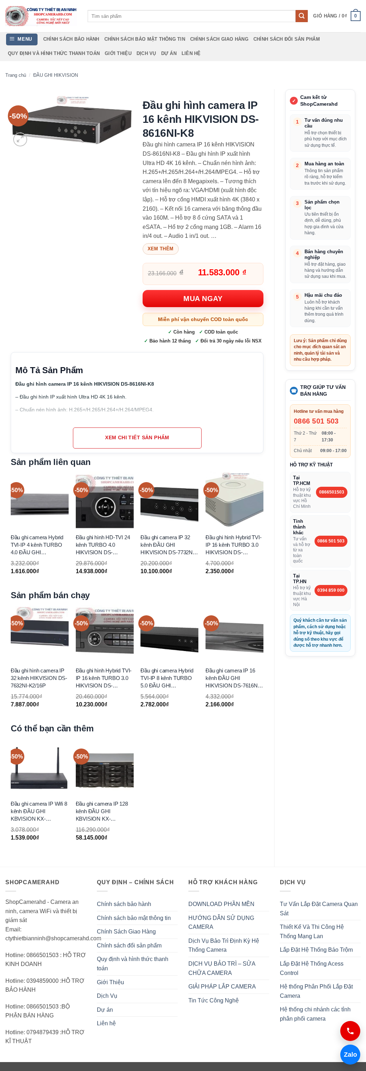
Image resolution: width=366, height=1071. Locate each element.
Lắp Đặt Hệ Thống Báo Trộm (316, 950)
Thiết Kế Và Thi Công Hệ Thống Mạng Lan (312, 931)
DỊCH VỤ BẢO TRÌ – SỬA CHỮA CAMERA (221, 968)
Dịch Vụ (146, 53)
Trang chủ (15, 75)
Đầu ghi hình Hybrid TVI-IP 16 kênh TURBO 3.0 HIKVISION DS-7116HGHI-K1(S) (234, 545)
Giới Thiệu (118, 53)
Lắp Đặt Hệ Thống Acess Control (311, 968)
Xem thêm (161, 248)
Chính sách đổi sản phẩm (286, 39)
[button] (337, 16)
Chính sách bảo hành (71, 39)
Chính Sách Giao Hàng (219, 39)
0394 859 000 (331, 590)
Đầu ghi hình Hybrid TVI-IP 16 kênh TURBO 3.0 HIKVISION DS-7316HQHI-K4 (104, 678)
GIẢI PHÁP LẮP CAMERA (222, 987)
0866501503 (331, 492)
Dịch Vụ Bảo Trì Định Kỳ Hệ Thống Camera (223, 945)
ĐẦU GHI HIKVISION (55, 75)
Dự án (169, 53)
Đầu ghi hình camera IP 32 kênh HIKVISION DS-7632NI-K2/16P (39, 678)
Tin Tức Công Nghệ (213, 1000)
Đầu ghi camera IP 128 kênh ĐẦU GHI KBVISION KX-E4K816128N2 (102, 812)
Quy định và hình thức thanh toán (54, 53)
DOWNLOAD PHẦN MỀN (221, 904)
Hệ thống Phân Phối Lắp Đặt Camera (316, 991)
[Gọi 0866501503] (350, 1031)
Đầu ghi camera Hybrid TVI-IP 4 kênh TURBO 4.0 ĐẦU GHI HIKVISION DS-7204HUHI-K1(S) (37, 545)
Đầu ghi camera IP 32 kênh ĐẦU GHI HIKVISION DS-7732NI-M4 (168, 545)
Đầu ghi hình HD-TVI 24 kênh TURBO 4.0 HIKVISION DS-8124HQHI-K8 (103, 545)
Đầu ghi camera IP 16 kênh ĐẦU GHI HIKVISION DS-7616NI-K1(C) (233, 678)
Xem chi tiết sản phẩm (137, 437)
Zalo (348, 1054)
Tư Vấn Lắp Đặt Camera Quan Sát (319, 908)
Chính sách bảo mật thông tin (144, 39)
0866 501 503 (316, 421)
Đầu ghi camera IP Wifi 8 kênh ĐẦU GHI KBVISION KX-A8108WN (39, 812)
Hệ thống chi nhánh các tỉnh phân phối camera (315, 1014)
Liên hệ (191, 53)
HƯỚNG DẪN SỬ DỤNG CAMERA (221, 922)
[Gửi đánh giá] (302, 16)
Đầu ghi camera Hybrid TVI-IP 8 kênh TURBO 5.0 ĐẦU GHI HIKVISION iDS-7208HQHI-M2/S (166, 678)
